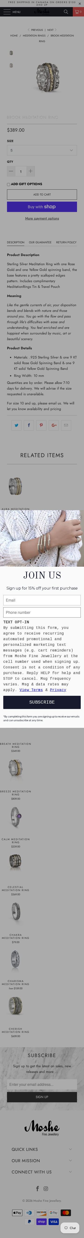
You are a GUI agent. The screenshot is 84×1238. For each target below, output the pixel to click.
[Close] (79, 517)
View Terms (31, 690)
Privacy (58, 690)
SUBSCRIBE (42, 702)
